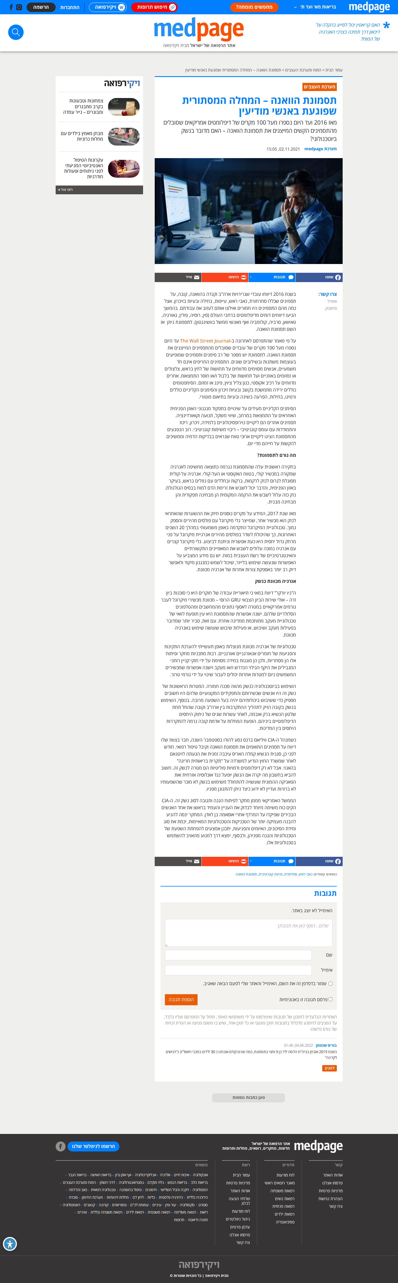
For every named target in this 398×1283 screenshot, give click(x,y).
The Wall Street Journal (204, 341)
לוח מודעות (286, 1175)
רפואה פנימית (283, 1206)
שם (329, 955)
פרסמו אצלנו (332, 1183)
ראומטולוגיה (71, 1205)
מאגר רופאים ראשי (280, 1183)
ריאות (204, 1212)
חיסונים (151, 1190)
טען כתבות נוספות (249, 1097)
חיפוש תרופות (152, 7)
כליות (151, 1197)
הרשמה (41, 7)
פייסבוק (331, 308)
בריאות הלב (199, 1182)
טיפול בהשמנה (130, 1190)
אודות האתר (333, 1175)
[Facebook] (319, 277)
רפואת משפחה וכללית (106, 1212)
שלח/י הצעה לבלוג (239, 1201)
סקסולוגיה (187, 1205)
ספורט (203, 1205)
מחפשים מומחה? (254, 7)
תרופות (179, 1220)
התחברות (70, 8)
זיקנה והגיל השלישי (175, 1190)
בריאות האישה (100, 1175)
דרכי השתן (107, 1182)
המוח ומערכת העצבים (79, 1182)
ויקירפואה (105, 7)
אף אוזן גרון (123, 1175)
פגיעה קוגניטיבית (271, 874)
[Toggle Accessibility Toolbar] (10, 1244)
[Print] (225, 277)
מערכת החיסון (92, 1197)
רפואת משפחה (282, 1190)
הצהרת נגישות (330, 1198)
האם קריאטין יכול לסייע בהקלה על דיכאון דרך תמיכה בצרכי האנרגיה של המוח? (348, 32)
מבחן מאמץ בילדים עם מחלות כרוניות (82, 136)
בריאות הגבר (77, 1175)
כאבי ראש (305, 874)
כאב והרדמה (78, 1190)
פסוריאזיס (119, 1205)
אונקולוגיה (200, 1175)
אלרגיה (165, 1175)
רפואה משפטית (159, 1212)
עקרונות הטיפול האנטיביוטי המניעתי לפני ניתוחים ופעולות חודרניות (83, 168)
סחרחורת (290, 874)
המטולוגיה (200, 1190)
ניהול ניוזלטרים (238, 1219)
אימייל (332, 301)
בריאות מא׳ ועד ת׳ (318, 7)
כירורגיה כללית (197, 1197)
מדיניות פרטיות (331, 1190)
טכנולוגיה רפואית (103, 1190)
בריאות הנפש (177, 1182)
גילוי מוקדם (155, 1182)
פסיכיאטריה (285, 1222)
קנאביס (89, 1205)
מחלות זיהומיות (118, 1197)
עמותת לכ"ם (139, 1205)
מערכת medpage (320, 149)
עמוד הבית (241, 1175)
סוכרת (73, 1197)
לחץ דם (138, 1197)
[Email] (178, 277)
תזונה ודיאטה (198, 1220)
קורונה (103, 1205)
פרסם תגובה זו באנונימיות (304, 1000)
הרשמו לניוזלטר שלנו (93, 1146)
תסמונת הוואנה (246, 874)
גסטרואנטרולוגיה (131, 1182)
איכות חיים (181, 1175)
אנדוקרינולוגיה (145, 1175)
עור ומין (170, 1205)
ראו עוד (67, 190)
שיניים (82, 1212)
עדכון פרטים (240, 1227)
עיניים (156, 1205)
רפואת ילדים (285, 1214)
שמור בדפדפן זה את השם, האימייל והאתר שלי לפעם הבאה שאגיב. (265, 984)
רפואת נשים (285, 1198)
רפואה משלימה (185, 1212)
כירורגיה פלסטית (171, 1197)
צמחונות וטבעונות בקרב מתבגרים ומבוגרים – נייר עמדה (83, 106)
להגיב (329, 1068)
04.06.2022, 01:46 (298, 1045)
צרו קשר (336, 1206)
